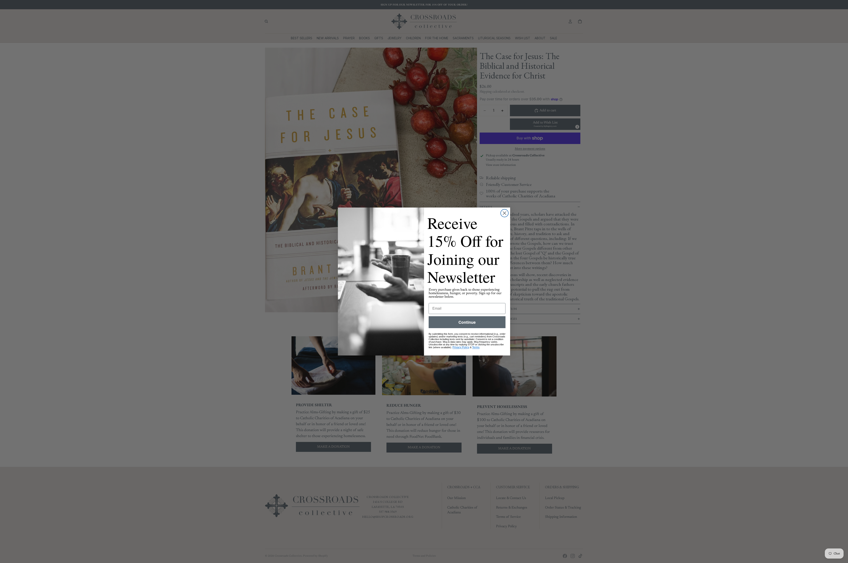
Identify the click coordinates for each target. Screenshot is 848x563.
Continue (467, 322)
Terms (475, 347)
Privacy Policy (460, 347)
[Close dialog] (504, 213)
